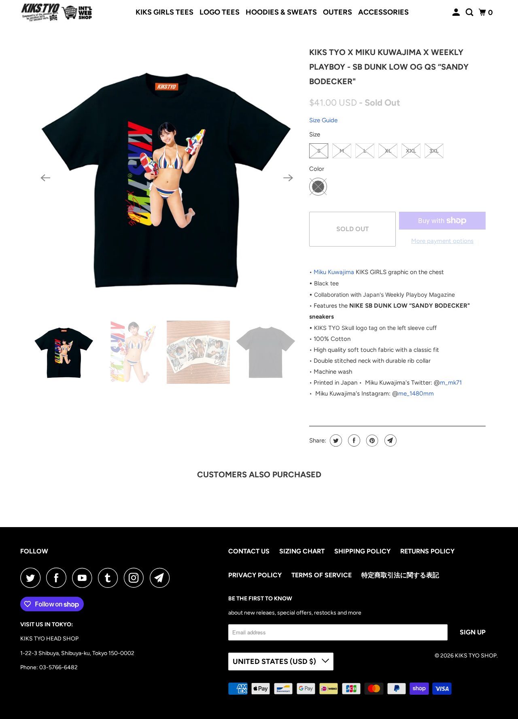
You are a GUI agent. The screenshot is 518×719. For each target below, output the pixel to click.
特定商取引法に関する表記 (400, 575)
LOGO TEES (220, 12)
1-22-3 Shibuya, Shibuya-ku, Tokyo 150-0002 (77, 653)
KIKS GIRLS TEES (164, 12)
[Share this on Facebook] (353, 440)
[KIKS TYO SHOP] (56, 12)
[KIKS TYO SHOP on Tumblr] (110, 578)
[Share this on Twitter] (335, 440)
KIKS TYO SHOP (476, 655)
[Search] (470, 12)
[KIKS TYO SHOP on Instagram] (136, 578)
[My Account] (457, 12)
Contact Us (249, 551)
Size (314, 134)
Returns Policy (427, 551)
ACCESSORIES (383, 12)
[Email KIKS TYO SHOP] (162, 578)
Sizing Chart (302, 551)
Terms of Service (321, 575)
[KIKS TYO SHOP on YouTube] (84, 578)
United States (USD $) (275, 661)
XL (388, 151)
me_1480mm (416, 393)
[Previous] (45, 178)
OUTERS (337, 12)
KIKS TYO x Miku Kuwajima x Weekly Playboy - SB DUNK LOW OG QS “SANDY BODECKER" (389, 66)
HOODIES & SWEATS (281, 12)
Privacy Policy (255, 575)
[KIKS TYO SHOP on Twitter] (32, 578)
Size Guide (323, 120)
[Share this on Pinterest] (371, 440)
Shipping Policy (362, 551)
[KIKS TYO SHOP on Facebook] (58, 578)
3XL (434, 151)
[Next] (288, 178)
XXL (411, 151)
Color (316, 168)
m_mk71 (451, 382)
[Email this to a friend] (389, 440)
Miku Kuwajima (334, 272)
